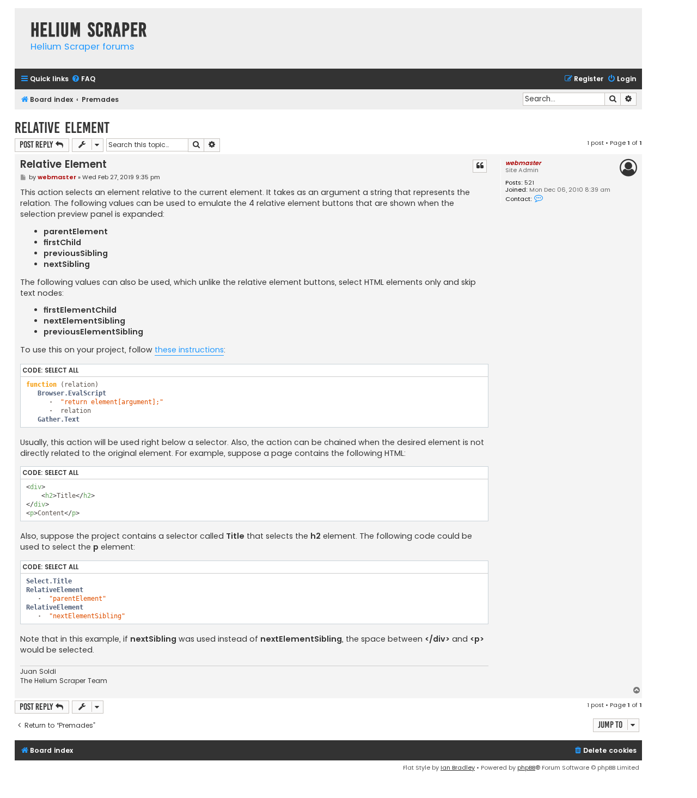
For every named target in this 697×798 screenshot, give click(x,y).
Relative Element (62, 127)
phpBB (526, 767)
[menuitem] (83, 79)
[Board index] (19, 19)
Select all (61, 370)
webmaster (523, 163)
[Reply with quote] (480, 166)
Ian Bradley (458, 767)
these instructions (189, 349)
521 (529, 182)
